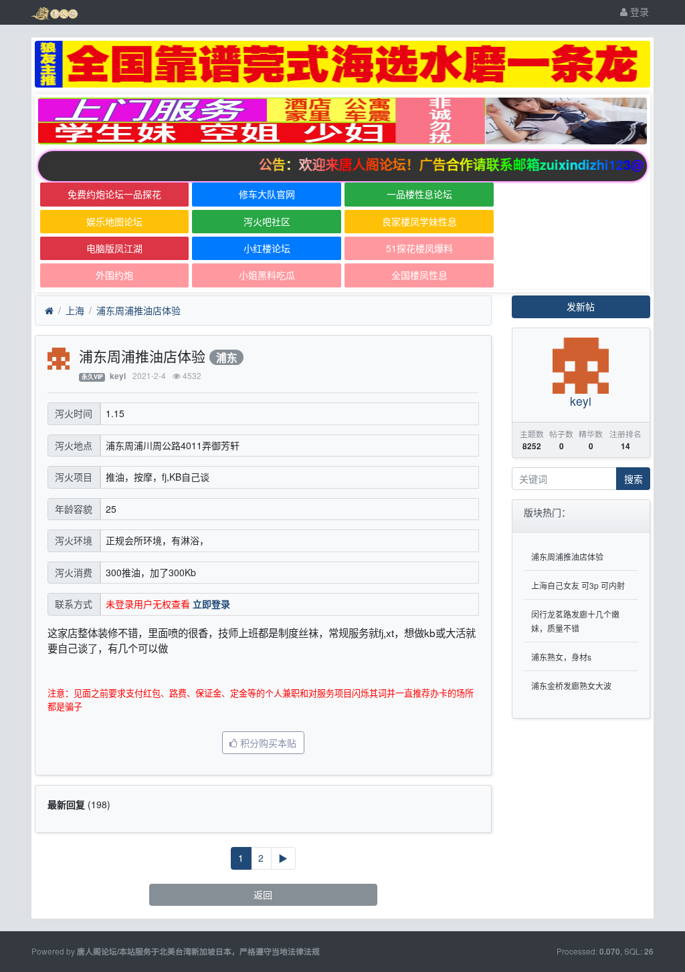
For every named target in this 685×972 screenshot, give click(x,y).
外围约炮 (114, 274)
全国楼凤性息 (419, 274)
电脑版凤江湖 (114, 248)
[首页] (49, 310)
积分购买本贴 (266, 742)
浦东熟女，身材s (561, 656)
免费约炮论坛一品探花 (114, 194)
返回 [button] (263, 894)
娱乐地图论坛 (114, 221)
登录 (638, 11)
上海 (75, 310)
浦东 (226, 357)
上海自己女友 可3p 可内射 (578, 585)
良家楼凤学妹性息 (419, 221)
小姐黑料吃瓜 (267, 274)
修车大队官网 (267, 194)
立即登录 (211, 603)
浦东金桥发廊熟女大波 (571, 685)
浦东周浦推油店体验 (138, 310)
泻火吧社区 (266, 221)
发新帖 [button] (581, 306)
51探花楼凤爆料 (419, 248)
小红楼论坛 (266, 248)
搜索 (633, 478)
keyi (118, 376)
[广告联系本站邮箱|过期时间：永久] (342, 64)
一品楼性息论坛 (419, 194)
